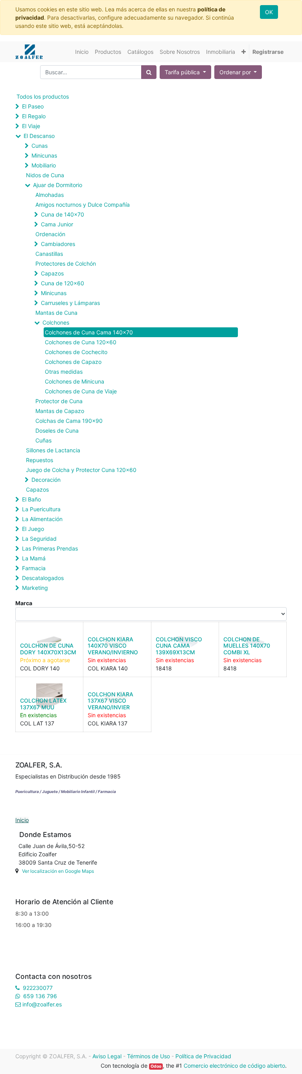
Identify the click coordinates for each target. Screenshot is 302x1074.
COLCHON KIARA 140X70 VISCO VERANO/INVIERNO (113, 646)
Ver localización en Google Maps (58, 871)
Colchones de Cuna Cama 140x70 (89, 332)
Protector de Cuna (59, 401)
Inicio (22, 820)
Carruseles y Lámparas (70, 302)
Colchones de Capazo (73, 361)
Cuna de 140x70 (62, 214)
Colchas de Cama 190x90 (69, 420)
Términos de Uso (148, 1056)
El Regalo (34, 116)
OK (269, 12)
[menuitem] (82, 51)
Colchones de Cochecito (76, 352)
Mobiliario (43, 165)
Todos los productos (43, 96)
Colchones (55, 322)
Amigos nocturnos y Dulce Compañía (82, 204)
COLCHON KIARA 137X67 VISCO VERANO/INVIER (110, 701)
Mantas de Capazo (59, 411)
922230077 (38, 987)
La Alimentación (42, 519)
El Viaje (31, 126)
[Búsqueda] (149, 72)
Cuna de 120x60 (62, 283)
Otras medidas (64, 371)
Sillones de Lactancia (53, 450)
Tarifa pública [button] (183, 72)
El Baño (31, 499)
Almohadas (49, 194)
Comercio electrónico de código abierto (234, 1065)
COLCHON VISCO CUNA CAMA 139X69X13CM (179, 646)
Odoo (156, 1066)
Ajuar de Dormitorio (57, 185)
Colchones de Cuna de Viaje (81, 391)
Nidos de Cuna (45, 175)
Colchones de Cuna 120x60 (80, 342)
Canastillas (49, 253)
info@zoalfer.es (42, 1004)
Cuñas (43, 440)
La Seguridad (39, 538)
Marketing (35, 587)
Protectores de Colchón (65, 263)
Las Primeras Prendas (50, 548)
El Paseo (33, 106)
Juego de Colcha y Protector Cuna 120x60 (81, 469)
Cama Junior (57, 224)
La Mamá (34, 558)
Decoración (46, 479)
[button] (243, 51)
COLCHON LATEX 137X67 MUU (43, 703)
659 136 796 (40, 996)
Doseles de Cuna (57, 430)
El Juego (33, 528)
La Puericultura (41, 509)
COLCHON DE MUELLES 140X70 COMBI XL (246, 646)
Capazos (52, 273)
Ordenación (50, 234)
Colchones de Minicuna (74, 381)
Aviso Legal (107, 1056)
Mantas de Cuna (56, 312)
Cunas (39, 145)
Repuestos (39, 460)
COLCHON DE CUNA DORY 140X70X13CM (48, 648)
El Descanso (39, 135)
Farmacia (34, 568)
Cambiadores (58, 244)
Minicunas (44, 155)
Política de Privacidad (203, 1056)
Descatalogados (43, 578)
